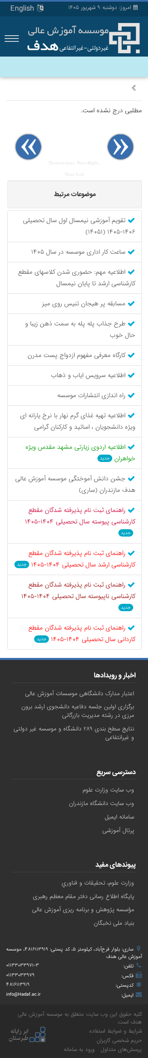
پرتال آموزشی (118, 830)
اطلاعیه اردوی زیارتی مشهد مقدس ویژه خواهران (80, 453)
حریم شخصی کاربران (119, 1040)
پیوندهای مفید (115, 866)
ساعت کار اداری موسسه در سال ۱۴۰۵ (79, 252)
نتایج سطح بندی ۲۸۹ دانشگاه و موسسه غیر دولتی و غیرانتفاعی (74, 733)
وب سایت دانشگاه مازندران (101, 803)
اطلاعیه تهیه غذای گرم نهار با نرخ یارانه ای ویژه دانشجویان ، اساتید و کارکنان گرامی (77, 421)
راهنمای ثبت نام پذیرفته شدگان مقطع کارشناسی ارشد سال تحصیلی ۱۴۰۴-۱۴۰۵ (76, 559)
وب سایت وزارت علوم (108, 789)
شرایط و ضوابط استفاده (115, 1031)
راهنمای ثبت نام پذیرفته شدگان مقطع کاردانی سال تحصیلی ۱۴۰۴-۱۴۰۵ (81, 633)
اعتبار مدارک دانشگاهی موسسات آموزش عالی (79, 693)
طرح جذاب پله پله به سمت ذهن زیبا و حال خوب (80, 329)
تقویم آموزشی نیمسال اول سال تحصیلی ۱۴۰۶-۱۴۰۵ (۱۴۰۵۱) (79, 226)
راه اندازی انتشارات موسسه (92, 395)
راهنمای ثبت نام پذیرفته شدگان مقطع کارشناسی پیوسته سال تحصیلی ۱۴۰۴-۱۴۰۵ (80, 520)
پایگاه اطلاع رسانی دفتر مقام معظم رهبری (83, 896)
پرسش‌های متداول (121, 1049)
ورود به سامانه (79, 1049)
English (23, 8)
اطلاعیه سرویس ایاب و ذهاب (89, 375)
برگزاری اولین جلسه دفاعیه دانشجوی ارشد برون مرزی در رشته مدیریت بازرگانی (77, 711)
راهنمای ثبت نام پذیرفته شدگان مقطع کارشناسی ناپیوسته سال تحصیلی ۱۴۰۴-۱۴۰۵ (78, 595)
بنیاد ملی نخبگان (114, 923)
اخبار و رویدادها (115, 676)
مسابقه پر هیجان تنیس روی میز (84, 304)
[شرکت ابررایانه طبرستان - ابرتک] (26, 1035)
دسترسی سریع (116, 773)
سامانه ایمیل (119, 816)
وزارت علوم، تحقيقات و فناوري (98, 882)
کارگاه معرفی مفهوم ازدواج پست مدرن (77, 355)
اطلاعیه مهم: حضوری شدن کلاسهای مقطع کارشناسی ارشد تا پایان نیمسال (76, 278)
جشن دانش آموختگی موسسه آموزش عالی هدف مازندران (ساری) (75, 484)
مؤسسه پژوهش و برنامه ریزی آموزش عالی (83, 909)
